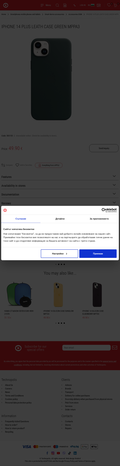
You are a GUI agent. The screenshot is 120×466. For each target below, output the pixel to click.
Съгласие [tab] (21, 218)
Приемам (98, 253)
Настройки (58, 253)
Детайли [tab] (60, 218)
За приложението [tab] (99, 218)
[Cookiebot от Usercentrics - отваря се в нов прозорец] (104, 210)
